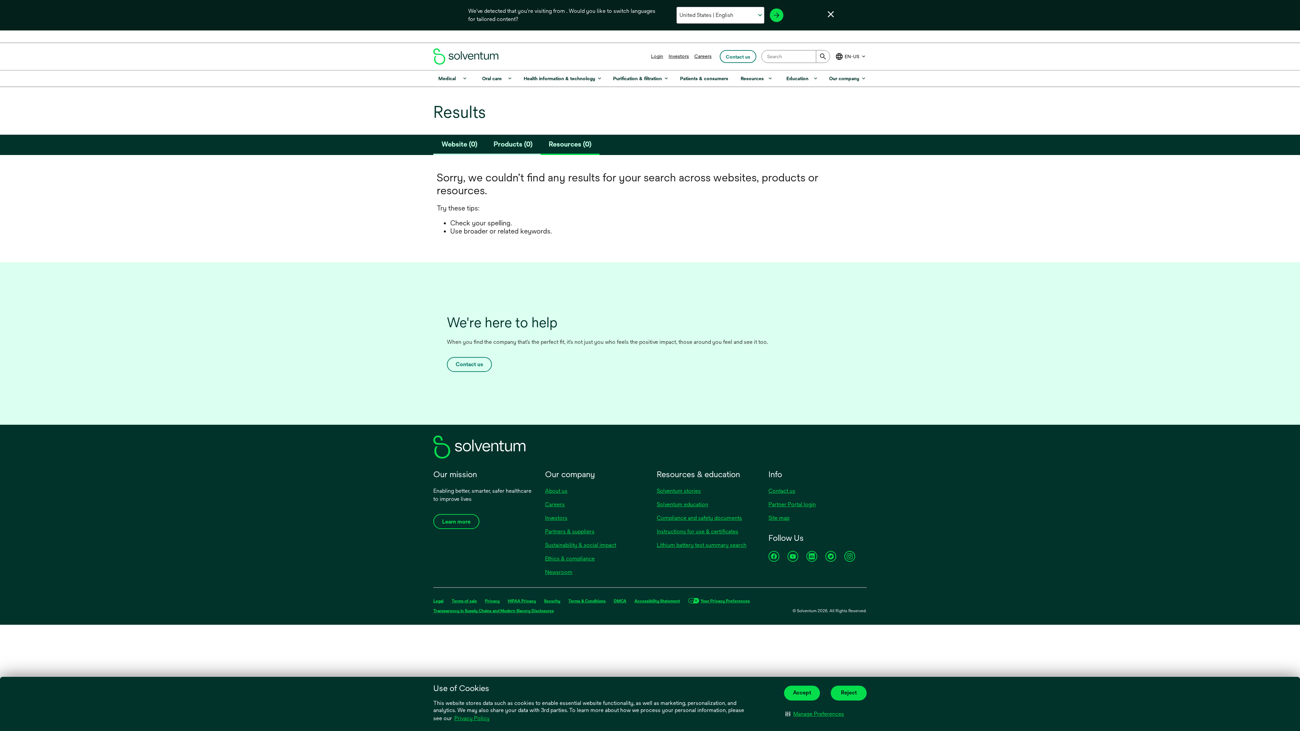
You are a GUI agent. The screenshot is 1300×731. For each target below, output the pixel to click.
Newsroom (558, 572)
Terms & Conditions (587, 601)
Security (552, 601)
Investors (679, 56)
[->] (776, 15)
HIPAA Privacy (522, 601)
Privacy (492, 601)
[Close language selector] (830, 14)
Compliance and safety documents (699, 518)
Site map (778, 518)
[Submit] (823, 56)
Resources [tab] (570, 144)
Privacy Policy (472, 719)
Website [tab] (459, 144)
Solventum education (682, 504)
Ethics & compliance (570, 558)
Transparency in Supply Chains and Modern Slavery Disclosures (493, 610)
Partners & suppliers (569, 531)
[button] (814, 714)
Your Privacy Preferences (725, 601)
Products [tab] (513, 144)
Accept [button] (802, 692)
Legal (438, 601)
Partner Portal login (792, 504)
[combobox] (796, 56)
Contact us (469, 364)
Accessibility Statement (657, 601)
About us (556, 491)
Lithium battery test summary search (701, 545)
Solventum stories (679, 491)
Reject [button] (849, 692)
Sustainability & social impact (580, 545)
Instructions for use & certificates (697, 531)
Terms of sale (464, 601)
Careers (703, 56)
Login (657, 56)
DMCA (620, 601)
